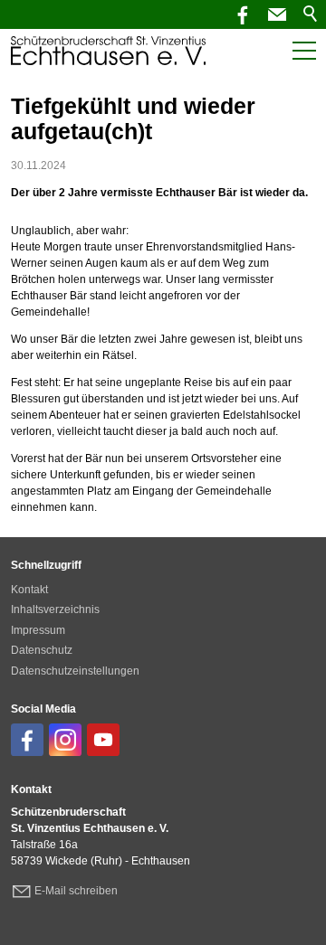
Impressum (38, 630)
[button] (277, 14)
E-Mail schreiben (76, 890)
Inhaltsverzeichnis (55, 609)
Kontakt (29, 589)
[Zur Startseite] (108, 50)
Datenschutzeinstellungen (75, 671)
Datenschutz (41, 650)
